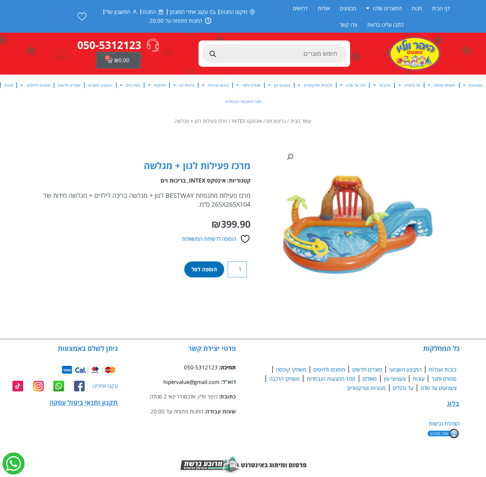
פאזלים (370, 378)
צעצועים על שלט (438, 387)
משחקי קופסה (444, 85)
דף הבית (441, 8)
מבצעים (348, 8)
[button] (290, 157)
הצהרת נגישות (444, 423)
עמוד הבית (300, 121)
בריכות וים (187, 85)
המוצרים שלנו (387, 8)
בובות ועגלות (218, 85)
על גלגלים (412, 85)
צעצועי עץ (282, 85)
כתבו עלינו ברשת (385, 24)
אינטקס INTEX (247, 121)
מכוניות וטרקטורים (318, 85)
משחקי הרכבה (284, 378)
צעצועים (475, 85)
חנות (417, 8)
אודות (324, 8)
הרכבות (385, 85)
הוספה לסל (204, 269)
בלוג (453, 403)
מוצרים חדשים (69, 85)
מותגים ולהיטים (39, 85)
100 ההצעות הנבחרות (243, 101)
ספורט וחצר (251, 85)
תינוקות (160, 85)
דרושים (300, 8)
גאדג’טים (133, 85)
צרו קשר (348, 24)
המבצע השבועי (100, 85)
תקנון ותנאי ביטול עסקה (83, 402)
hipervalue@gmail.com (191, 381)
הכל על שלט (356, 85)
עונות (8, 85)
